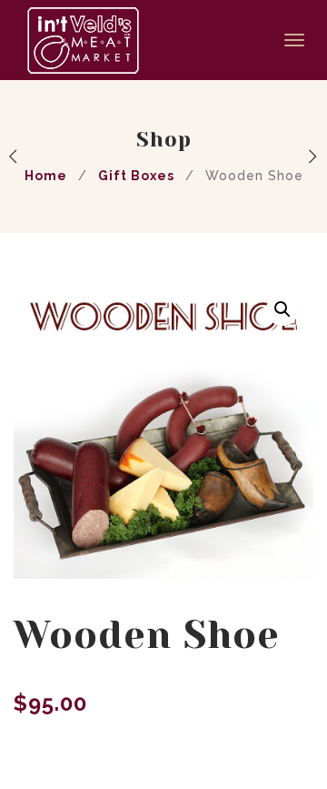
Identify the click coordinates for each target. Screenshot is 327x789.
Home (46, 175)
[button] (282, 309)
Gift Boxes (136, 175)
